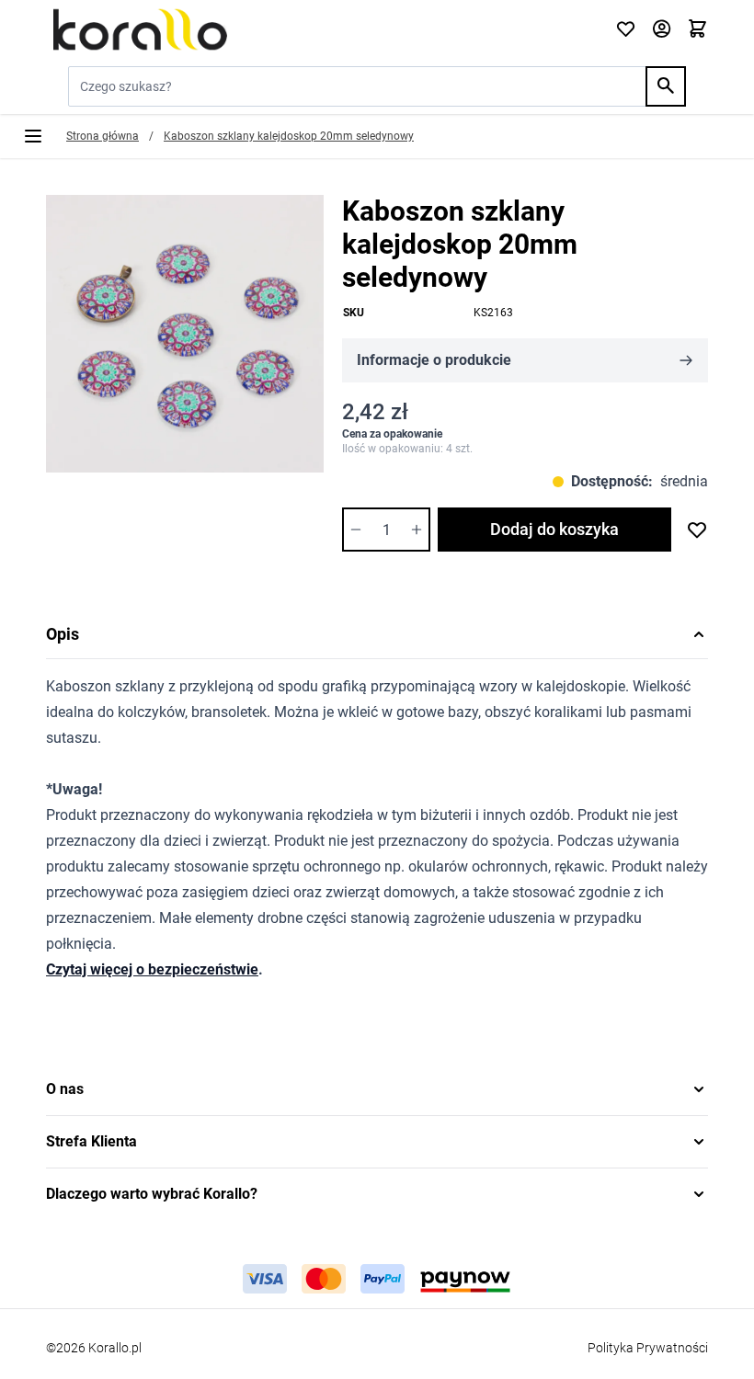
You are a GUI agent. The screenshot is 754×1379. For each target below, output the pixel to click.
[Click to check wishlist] (625, 30)
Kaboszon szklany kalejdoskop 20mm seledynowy (289, 136)
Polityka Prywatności (648, 1347)
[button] (377, 1089)
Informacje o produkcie (434, 360)
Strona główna (102, 136)
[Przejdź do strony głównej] (319, 29)
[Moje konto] (661, 30)
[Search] (665, 86)
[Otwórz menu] (33, 136)
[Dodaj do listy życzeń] (697, 529)
